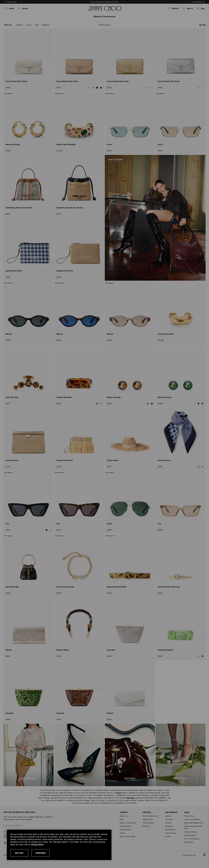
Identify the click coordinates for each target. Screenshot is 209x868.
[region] (59, 845)
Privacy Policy (37, 844)
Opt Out (19, 853)
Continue (40, 853)
